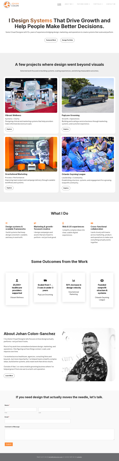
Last (39, 412)
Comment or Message (12, 426)
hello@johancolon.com (55, 457)
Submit (8, 444)
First (6, 412)
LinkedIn (79, 457)
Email (7, 417)
